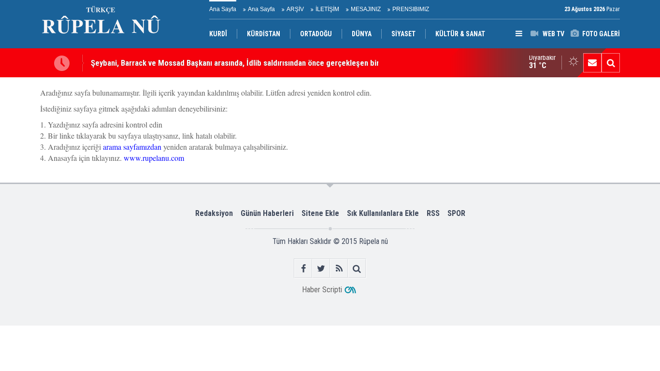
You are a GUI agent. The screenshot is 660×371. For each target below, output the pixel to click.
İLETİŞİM (327, 9)
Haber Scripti (322, 289)
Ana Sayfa (222, 9)
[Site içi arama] (611, 62)
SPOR (456, 213)
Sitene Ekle (320, 213)
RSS (433, 213)
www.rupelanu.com (154, 158)
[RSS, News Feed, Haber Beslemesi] (339, 268)
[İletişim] (592, 62)
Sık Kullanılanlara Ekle (383, 213)
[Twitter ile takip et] (321, 268)
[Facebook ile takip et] (303, 268)
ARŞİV (295, 9)
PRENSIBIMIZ (410, 9)
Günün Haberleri (267, 213)
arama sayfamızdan (132, 147)
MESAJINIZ (366, 9)
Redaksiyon (214, 213)
